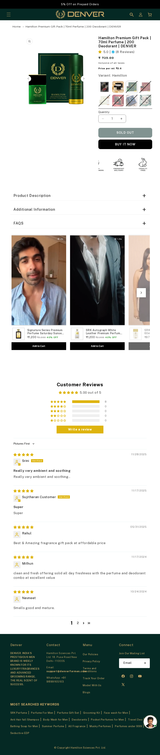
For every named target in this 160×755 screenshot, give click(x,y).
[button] (8, 14)
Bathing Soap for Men (24, 726)
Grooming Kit (91, 712)
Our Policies (90, 654)
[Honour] (145, 87)
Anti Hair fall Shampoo (24, 719)
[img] (23, 455)
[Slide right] (83, 78)
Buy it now (125, 144)
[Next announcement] (152, 4)
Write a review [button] (80, 429)
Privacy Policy (91, 661)
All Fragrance (77, 726)
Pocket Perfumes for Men (107, 719)
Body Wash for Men (55, 719)
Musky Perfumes (100, 726)
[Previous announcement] (8, 4)
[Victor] (145, 101)
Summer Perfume (53, 726)
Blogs (86, 692)
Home (16, 26)
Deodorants (79, 719)
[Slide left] (28, 78)
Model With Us (92, 685)
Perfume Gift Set (68, 712)
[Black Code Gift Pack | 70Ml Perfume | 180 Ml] (118, 87)
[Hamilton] (132, 87)
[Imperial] (104, 101)
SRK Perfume (18, 712)
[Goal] (132, 101)
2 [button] (78, 623)
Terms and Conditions (90, 670)
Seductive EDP (19, 733)
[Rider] (104, 87)
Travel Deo (135, 719)
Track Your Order (94, 678)
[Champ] (118, 101)
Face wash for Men (116, 712)
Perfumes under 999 (128, 726)
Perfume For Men (42, 712)
